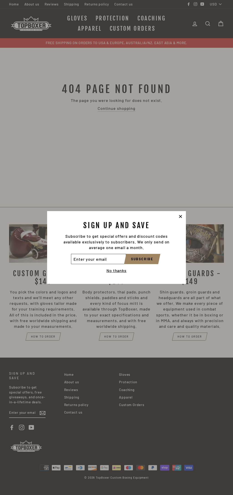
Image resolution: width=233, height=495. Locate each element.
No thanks (116, 270)
